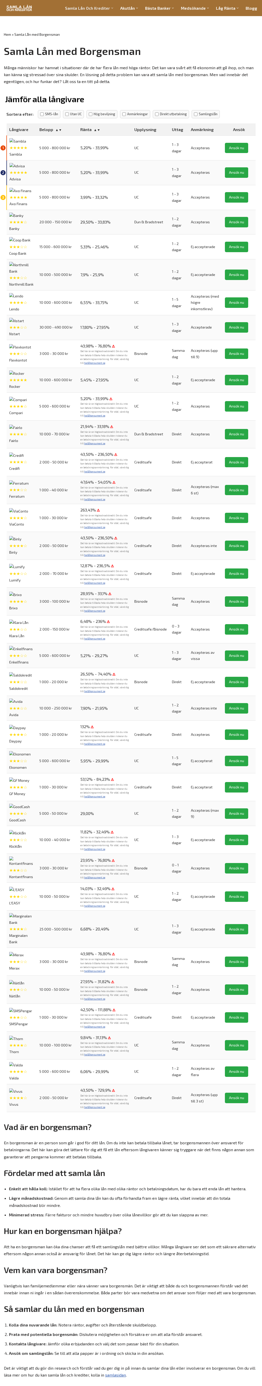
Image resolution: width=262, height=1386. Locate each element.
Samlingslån (208, 114)
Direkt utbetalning (173, 114)
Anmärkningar (137, 114)
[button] (112, 8)
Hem (7, 34)
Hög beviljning (104, 114)
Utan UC (76, 114)
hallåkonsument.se (94, 363)
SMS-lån (51, 114)
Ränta (86, 129)
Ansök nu (236, 148)
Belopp (46, 129)
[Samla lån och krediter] (19, 8)
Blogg (251, 8)
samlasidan (115, 1374)
